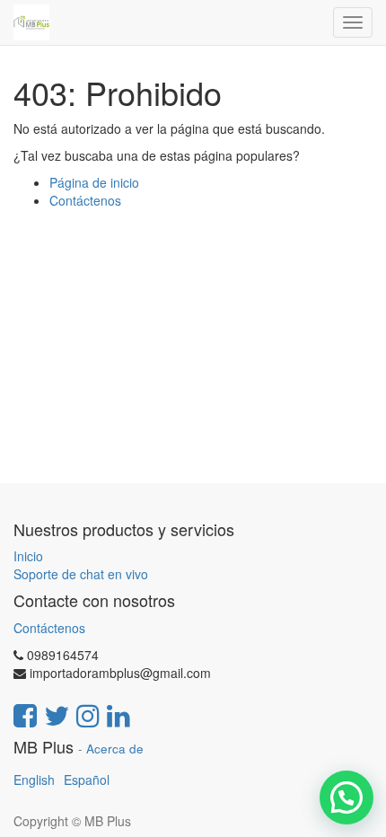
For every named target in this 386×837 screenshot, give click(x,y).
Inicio (28, 556)
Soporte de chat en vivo (80, 574)
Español (87, 780)
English (34, 780)
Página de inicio (94, 182)
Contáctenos (85, 200)
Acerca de (115, 748)
